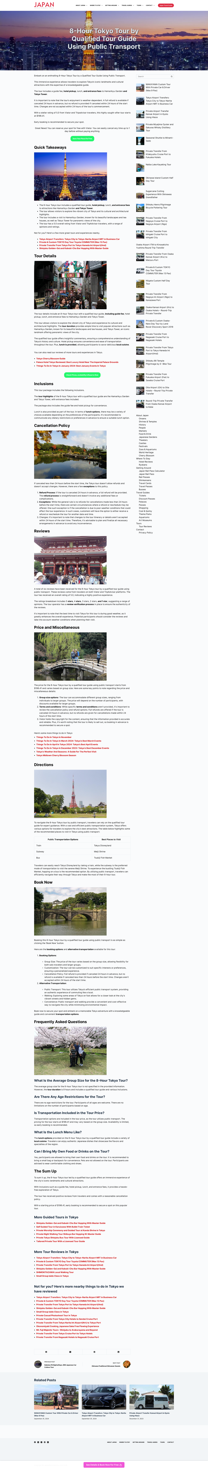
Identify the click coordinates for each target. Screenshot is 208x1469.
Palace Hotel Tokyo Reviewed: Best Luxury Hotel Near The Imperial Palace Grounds (77, 362)
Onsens (142, 418)
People (142, 428)
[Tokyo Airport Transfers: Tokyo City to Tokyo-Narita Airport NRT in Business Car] (104, 1397)
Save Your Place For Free (82, 139)
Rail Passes (144, 477)
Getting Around (111, 5)
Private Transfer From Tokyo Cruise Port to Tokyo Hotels (64, 1333)
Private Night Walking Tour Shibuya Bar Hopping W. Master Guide (68, 1234)
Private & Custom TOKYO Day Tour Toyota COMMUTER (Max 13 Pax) (73, 242)
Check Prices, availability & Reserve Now (82, 375)
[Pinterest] (94, 1352)
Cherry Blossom (146, 455)
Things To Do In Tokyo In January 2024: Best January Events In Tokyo (71, 366)
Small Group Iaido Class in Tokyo (52, 1276)
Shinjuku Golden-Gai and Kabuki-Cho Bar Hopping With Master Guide (73, 248)
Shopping (143, 508)
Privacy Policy (146, 533)
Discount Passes (147, 499)
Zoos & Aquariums (148, 449)
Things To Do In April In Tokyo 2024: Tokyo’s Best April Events (67, 744)
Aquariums (144, 517)
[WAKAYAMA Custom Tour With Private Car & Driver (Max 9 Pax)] (56, 1397)
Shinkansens (145, 480)
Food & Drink (145, 434)
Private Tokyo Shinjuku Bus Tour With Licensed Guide (63, 1237)
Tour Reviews (109, 53)
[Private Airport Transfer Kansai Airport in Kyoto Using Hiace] (151, 1397)
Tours (139, 5)
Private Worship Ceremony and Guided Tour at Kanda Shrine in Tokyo (70, 1230)
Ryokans (143, 465)
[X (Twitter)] (70, 1352)
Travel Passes (145, 486)
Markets (143, 431)
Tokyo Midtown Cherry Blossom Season (56, 755)
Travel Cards (145, 483)
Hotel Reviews (146, 462)
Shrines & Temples (148, 421)
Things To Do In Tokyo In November (54, 737)
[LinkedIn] (118, 1352)
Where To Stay (95, 5)
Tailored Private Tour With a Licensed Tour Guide (60, 1241)
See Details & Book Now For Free (102, 1465)
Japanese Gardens (148, 437)
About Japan (80, 5)
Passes (142, 505)
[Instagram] (41, 1442)
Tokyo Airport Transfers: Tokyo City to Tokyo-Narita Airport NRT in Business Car (79, 239)
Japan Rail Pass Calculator (152, 471)
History (142, 425)
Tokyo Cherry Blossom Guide (50, 358)
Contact (149, 5)
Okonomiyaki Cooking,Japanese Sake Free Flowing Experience (67, 1326)
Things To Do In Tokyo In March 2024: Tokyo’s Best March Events (68, 741)
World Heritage (146, 452)
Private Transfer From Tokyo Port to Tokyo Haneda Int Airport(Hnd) (72, 245)
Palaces (143, 502)
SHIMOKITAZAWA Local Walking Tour (55, 1272)
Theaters (143, 440)
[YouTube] (48, 1442)
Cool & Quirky (145, 511)
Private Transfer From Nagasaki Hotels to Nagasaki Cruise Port (67, 1337)
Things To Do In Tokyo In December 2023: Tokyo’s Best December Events (72, 748)
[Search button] (172, 76)
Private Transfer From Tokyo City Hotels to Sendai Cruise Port (67, 1319)
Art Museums (145, 520)
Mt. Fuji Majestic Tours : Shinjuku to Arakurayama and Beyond (67, 1330)
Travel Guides (127, 5)
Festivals (143, 446)
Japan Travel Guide (166, 5)
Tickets (142, 496)
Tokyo (101, 53)
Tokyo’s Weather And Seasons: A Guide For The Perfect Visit (66, 751)
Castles (142, 443)
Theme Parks (145, 514)
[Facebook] (46, 1352)
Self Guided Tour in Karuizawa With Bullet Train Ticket (63, 1227)
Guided (96, 53)
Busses (142, 489)
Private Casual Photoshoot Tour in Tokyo (56, 1315)
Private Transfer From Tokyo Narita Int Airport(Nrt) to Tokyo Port (68, 1322)
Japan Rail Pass (146, 474)
